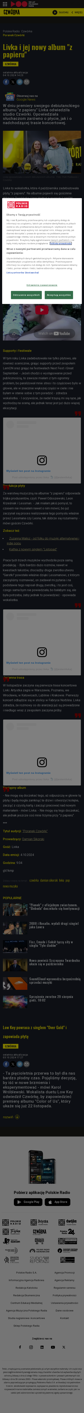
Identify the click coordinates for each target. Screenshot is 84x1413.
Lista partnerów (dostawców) (22, 272)
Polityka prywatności (61, 243)
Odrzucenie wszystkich (26, 295)
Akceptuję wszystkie (59, 295)
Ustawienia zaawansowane (42, 285)
